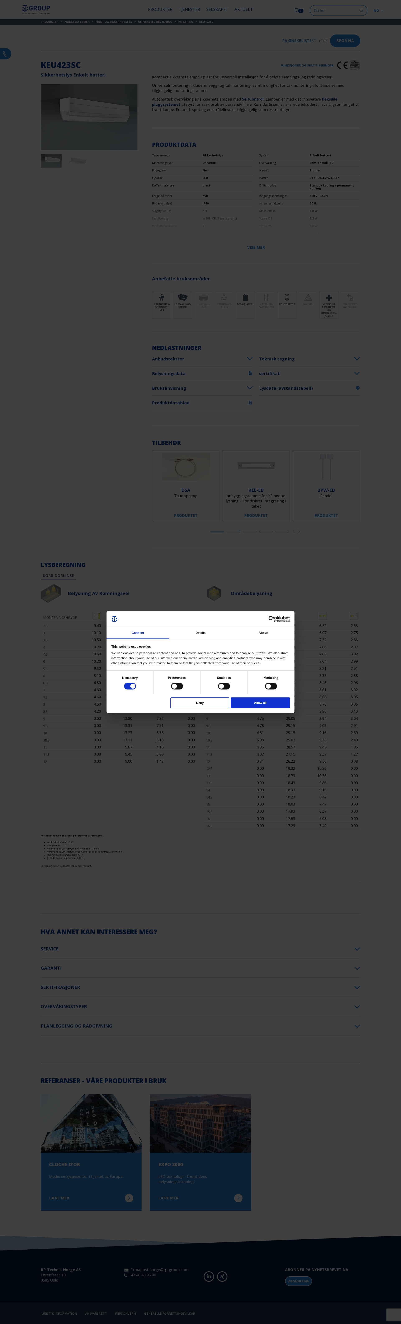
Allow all (260, 703)
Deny (200, 703)
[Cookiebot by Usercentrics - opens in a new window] (271, 619)
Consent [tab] (138, 633)
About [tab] (263, 633)
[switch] (177, 686)
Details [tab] (200, 633)
